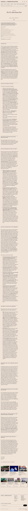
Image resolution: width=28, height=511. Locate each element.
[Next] (26, 482)
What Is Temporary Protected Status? (16, 484)
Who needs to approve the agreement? (5, 32)
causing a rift (3, 72)
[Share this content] (26, 509)
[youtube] (22, 509)
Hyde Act (5, 357)
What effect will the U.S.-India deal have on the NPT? (7, 33)
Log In (22, 1)
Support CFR (15, 496)
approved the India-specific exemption (9, 340)
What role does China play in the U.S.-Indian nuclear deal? (8, 34)
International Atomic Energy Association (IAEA (10, 89)
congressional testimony (4, 161)
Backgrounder (14, 10)
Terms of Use (22, 500)
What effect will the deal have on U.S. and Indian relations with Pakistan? (8, 36)
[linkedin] (20, 509)
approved (4, 317)
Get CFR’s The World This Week (6, 503)
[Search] (24, 1)
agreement (4, 47)
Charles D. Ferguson (7, 63)
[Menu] (26, 1)
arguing (13, 331)
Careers (15, 497)
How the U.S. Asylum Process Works (3, 484)
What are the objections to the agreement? (6, 31)
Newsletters (22, 497)
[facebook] (19, 509)
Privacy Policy (16, 500)
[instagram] (23, 509)
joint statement (3, 51)
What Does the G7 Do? (24, 483)
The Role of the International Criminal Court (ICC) (10, 484)
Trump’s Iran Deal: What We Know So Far (22, 472)
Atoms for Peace (10, 441)
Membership (22, 495)
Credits (14, 19)
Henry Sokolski (14, 237)
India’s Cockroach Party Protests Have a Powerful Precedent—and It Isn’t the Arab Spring (5, 473)
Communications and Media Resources (23, 499)
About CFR (15, 495)
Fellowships (22, 496)
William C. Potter (12, 293)
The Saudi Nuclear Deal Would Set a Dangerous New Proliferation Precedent (13, 473)
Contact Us (15, 498)
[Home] (9, 1)
